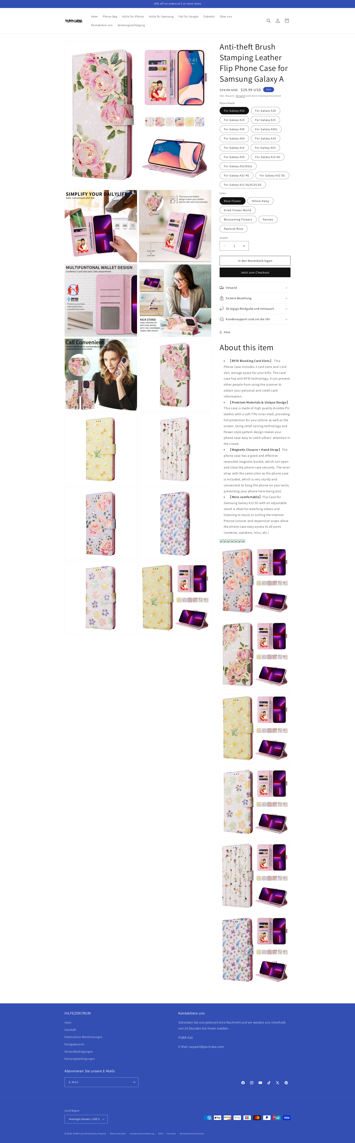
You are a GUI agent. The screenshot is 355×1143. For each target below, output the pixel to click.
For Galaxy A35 (265, 110)
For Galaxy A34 (265, 138)
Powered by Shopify (95, 1133)
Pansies (268, 219)
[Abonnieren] (133, 1082)
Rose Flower (232, 201)
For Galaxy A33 (234, 157)
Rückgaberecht (74, 1044)
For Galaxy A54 (234, 138)
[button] (268, 20)
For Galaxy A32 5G (272, 175)
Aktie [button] (227, 332)
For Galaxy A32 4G (236, 175)
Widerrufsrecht (118, 1133)
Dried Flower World (237, 210)
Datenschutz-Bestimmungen (83, 1037)
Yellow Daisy (260, 201)
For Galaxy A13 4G (267, 157)
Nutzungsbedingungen (80, 1059)
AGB (160, 1133)
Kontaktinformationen (192, 1133)
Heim (68, 1022)
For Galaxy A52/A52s (238, 166)
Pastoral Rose (233, 229)
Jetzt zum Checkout (255, 272)
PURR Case (78, 1133)
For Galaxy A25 (234, 120)
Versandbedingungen (79, 1051)
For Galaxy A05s (266, 129)
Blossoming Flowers (238, 219)
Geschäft (70, 1030)
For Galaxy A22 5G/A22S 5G (243, 185)
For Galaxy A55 (234, 110)
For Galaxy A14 (234, 148)
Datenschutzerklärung (142, 1133)
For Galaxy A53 (265, 148)
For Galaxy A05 (234, 129)
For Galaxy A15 (265, 120)
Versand (240, 95)
